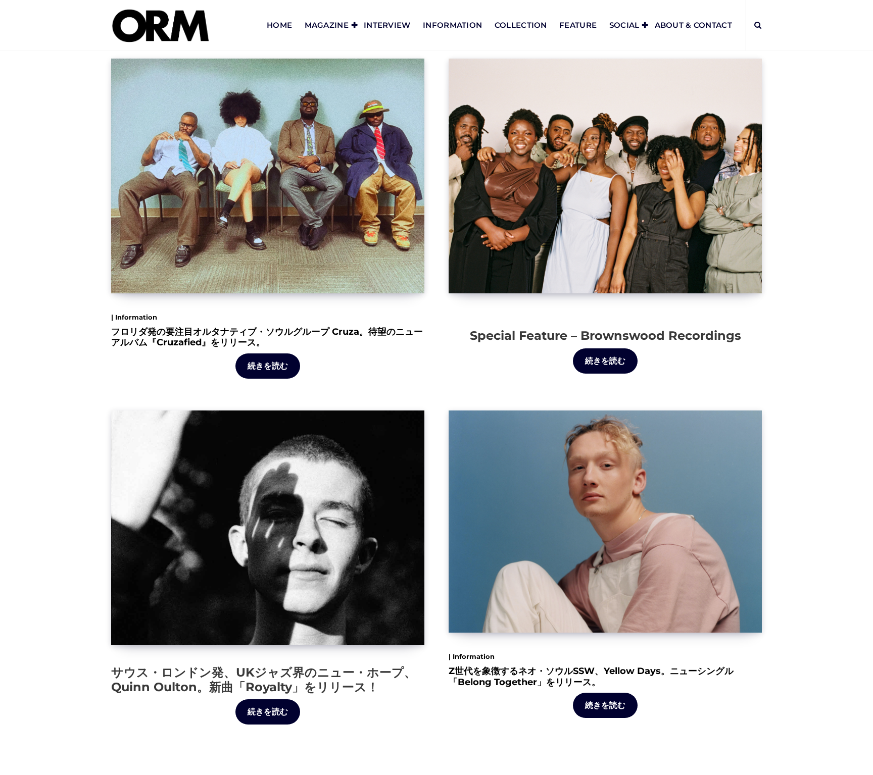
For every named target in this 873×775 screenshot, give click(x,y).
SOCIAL (624, 25)
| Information (134, 317)
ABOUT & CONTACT (694, 25)
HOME (279, 25)
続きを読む (268, 366)
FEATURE (578, 25)
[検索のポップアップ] (758, 25)
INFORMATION (452, 25)
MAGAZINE (327, 25)
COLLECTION (521, 25)
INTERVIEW (387, 25)
